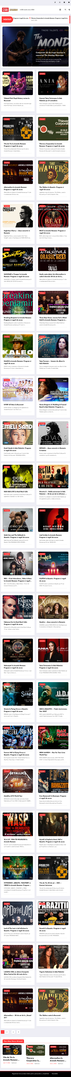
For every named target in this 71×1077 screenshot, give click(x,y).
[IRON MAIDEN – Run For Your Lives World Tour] (53, 737)
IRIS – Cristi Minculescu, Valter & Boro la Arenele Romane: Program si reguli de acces (18, 579)
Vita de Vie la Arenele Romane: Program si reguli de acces (15, 145)
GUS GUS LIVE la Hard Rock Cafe (16, 491)
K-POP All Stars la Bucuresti (14, 404)
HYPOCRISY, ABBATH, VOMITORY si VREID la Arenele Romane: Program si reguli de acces (17, 884)
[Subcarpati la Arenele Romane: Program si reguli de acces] (18, 650)
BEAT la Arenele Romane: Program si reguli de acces (52, 232)
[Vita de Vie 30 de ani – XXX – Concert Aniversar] (53, 868)
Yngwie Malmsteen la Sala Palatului (51, 972)
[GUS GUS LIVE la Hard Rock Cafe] (18, 476)
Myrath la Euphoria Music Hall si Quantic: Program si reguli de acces (52, 840)
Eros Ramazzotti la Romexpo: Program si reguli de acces (52, 797)
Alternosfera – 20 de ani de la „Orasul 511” (17, 1016)
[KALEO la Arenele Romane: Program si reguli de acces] (18, 346)
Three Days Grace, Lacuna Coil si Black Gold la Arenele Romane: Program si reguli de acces (53, 319)
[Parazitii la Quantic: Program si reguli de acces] (53, 913)
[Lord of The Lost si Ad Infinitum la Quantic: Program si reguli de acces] (18, 913)
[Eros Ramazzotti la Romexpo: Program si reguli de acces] (53, 781)
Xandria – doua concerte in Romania (52, 622)
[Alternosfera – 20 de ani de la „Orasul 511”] (18, 1000)
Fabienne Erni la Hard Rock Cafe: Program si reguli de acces (15, 623)
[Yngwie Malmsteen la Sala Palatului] (53, 957)
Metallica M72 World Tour (13, 796)
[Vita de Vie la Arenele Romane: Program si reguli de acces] (18, 128)
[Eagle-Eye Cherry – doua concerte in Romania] (18, 215)
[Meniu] (60, 9)
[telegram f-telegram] (64, 2)
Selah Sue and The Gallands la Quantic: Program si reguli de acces (16, 536)
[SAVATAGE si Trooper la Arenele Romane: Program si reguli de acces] (18, 259)
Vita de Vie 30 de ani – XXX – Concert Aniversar (50, 884)
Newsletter (55, 1074)
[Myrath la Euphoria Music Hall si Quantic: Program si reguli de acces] (53, 824)
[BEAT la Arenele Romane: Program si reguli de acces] (53, 215)
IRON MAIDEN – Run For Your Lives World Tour (52, 753)
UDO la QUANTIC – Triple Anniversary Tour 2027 (53, 710)
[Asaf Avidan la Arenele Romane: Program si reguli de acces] (53, 520)
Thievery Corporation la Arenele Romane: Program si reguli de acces (52, 145)
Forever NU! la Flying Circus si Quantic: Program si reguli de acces (16, 753)
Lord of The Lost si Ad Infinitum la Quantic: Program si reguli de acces (16, 929)
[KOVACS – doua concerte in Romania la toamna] (53, 433)
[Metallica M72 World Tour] (18, 781)
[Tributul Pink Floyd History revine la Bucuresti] (18, 83)
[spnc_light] (69, 9)
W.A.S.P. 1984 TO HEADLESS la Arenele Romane (15, 840)
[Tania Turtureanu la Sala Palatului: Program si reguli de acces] (53, 650)
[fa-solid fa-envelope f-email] (68, 2)
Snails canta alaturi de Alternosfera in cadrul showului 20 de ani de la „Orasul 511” (52, 275)
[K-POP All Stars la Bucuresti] (18, 389)
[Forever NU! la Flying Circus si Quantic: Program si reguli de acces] (18, 737)
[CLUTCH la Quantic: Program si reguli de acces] (53, 563)
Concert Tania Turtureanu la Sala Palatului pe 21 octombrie (50, 99)
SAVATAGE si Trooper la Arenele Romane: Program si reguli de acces (16, 275)
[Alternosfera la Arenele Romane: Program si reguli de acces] (18, 172)
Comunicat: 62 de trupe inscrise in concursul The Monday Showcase (50, 54)
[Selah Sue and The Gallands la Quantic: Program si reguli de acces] (18, 520)
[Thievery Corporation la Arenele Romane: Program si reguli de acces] (53, 128)
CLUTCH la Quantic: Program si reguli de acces (52, 579)
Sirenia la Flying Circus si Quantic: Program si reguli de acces (16, 710)
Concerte (38, 49)
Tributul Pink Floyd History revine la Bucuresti (16, 99)
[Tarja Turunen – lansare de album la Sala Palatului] (53, 346)
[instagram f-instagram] (59, 2)
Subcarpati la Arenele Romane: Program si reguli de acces (15, 666)
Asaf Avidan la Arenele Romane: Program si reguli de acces (50, 536)
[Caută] (65, 9)
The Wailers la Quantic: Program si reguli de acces (51, 188)
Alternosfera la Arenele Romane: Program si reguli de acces (35, 18)
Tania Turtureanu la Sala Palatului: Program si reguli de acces (51, 666)
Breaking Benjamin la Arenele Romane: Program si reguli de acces (17, 319)
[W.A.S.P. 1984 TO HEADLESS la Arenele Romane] (18, 824)
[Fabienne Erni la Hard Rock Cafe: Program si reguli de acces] (18, 607)
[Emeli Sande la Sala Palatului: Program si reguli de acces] (18, 433)
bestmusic (14, 1063)
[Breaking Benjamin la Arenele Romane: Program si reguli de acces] (18, 302)
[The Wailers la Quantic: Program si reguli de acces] (53, 172)
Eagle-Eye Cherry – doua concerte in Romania (17, 232)
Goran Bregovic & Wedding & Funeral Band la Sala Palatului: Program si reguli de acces (52, 405)
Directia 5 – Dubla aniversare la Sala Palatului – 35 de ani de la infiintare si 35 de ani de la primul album (52, 492)
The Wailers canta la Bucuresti (50, 1015)
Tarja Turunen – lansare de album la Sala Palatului (52, 362)
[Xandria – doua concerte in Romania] (53, 607)
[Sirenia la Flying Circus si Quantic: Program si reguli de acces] (18, 694)
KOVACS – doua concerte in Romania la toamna (52, 449)
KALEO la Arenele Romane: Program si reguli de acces (17, 362)
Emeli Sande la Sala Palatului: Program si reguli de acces (17, 449)
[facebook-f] (55, 2)
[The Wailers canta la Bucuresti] (53, 1000)
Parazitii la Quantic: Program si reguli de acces (52, 929)
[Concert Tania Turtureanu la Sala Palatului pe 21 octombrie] (53, 83)
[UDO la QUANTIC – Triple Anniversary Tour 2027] (53, 694)
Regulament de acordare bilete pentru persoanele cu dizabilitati (30, 1074)
